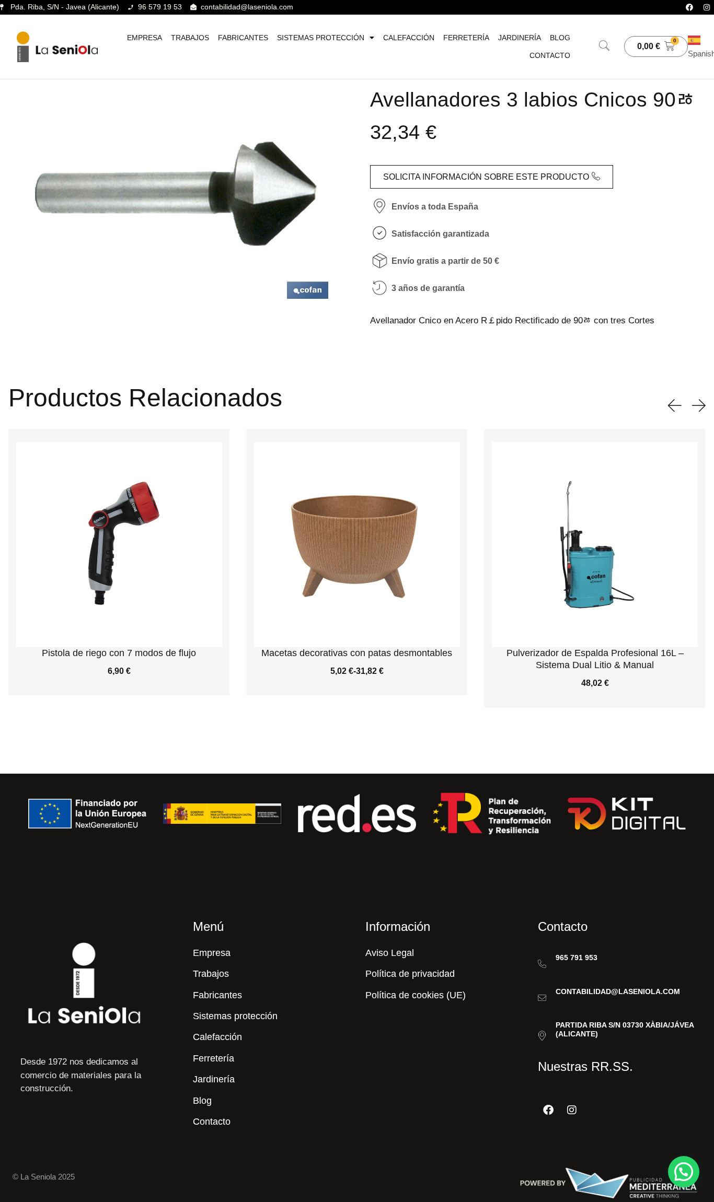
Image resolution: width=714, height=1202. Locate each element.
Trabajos (190, 37)
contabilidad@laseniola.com (618, 991)
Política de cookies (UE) (415, 995)
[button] (604, 46)
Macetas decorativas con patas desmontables (356, 653)
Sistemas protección (320, 37)
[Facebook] (689, 7)
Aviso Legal (389, 953)
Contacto (549, 55)
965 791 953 (576, 957)
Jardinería (519, 37)
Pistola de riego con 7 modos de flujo (119, 653)
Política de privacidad (410, 973)
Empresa (144, 37)
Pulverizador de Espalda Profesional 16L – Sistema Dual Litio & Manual (595, 659)
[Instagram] (706, 7)
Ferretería (466, 37)
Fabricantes (243, 37)
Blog (560, 37)
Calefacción (408, 37)
